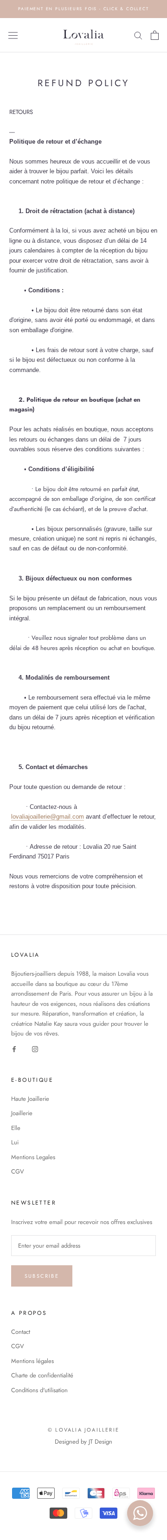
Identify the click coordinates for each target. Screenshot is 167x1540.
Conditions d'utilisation (39, 1390)
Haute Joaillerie (30, 1098)
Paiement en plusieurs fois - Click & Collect (83, 9)
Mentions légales (32, 1361)
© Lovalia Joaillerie (83, 1429)
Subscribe (42, 1276)
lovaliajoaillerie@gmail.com (47, 816)
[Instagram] (35, 1049)
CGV (17, 1171)
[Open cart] (155, 35)
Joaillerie (21, 1113)
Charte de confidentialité (42, 1375)
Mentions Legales (33, 1157)
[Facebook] (14, 1049)
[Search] (138, 35)
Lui (15, 1142)
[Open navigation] (13, 35)
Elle (15, 1127)
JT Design (100, 1441)
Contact (20, 1331)
